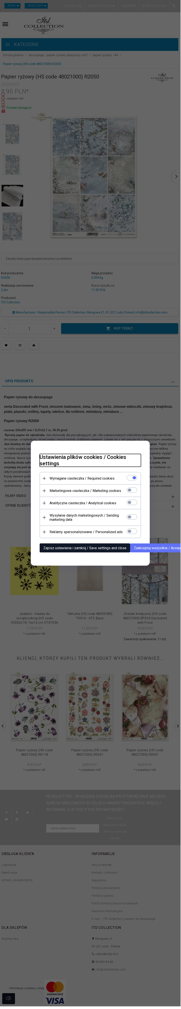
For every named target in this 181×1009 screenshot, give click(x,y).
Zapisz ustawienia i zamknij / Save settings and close (84, 548)
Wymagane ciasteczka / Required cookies (82, 478)
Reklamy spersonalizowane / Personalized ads (86, 532)
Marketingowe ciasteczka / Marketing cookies (85, 491)
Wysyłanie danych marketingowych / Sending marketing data (84, 517)
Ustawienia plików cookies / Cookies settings (83, 460)
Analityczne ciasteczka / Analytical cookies (83, 503)
